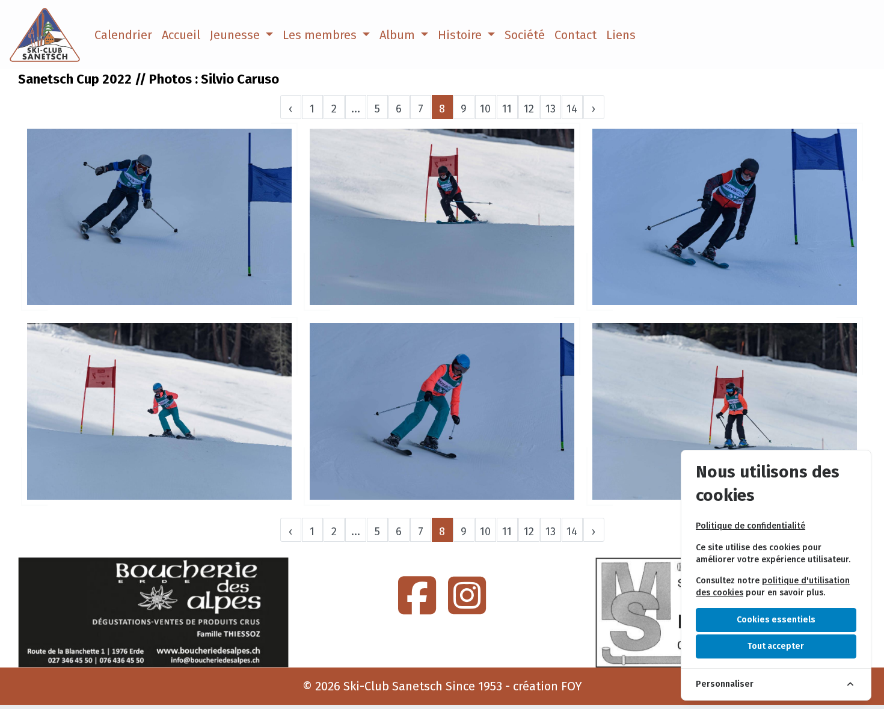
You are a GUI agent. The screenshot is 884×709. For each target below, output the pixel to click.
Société (525, 35)
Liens (621, 35)
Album (398, 35)
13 (550, 108)
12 (529, 108)
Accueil (181, 35)
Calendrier (123, 35)
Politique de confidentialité (750, 526)
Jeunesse (236, 35)
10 (485, 108)
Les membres (321, 35)
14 (571, 108)
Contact (575, 35)
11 (507, 108)
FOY (571, 686)
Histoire (461, 35)
